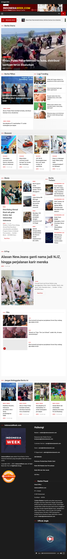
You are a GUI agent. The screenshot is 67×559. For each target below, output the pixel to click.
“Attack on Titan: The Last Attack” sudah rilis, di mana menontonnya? (15, 332)
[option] (33, 49)
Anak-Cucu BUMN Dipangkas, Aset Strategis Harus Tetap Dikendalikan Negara (49, 222)
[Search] (59, 13)
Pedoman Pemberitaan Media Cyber (44, 461)
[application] (50, 539)
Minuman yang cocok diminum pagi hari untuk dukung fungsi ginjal (40, 115)
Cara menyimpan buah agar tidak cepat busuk (40, 89)
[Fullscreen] (63, 553)
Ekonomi (5, 156)
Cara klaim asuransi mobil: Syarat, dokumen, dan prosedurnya (8, 145)
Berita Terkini (6, 92)
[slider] (49, 553)
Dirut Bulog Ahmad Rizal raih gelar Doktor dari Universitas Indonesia (11, 192)
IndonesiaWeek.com (59, 183)
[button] (50, 539)
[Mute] (61, 553)
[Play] (36, 553)
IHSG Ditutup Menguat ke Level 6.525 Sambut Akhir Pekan (49, 238)
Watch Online (63, 14)
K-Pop (36, 281)
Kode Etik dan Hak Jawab (41, 470)
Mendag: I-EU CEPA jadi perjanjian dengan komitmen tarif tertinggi (27, 217)
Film (30, 318)
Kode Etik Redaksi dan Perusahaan (44, 465)
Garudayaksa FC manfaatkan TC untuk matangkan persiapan (33, 49)
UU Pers (36, 474)
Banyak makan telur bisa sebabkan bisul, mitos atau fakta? (40, 97)
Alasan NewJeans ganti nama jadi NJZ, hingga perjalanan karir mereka (17, 287)
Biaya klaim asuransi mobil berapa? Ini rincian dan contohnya (25, 145)
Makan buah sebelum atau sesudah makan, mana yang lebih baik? (40, 106)
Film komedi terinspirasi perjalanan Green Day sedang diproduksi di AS (15, 320)
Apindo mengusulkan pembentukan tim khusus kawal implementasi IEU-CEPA (27, 233)
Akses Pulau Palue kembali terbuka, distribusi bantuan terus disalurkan (26, 20)
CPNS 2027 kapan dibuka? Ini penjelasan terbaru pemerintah (40, 80)
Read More (7, 238)
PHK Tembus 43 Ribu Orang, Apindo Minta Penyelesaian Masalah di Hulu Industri (49, 205)
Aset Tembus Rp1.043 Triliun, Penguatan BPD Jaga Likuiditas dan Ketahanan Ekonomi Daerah (49, 189)
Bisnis (34, 181)
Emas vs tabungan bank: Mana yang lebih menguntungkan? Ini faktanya (58, 145)
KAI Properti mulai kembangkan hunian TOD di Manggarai (27, 186)
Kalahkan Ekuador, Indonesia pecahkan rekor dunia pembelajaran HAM (16, 98)
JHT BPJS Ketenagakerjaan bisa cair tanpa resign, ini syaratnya (41, 145)
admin (3, 68)
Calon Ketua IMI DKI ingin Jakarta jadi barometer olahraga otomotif (27, 201)
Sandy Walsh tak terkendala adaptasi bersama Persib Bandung (58, 392)
